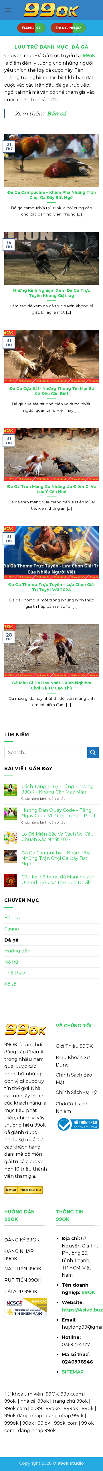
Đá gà (11, 940)
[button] (7, 10)
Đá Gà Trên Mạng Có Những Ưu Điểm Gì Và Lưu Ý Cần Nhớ (51, 489)
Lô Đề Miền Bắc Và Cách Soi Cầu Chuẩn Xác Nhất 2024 (57, 836)
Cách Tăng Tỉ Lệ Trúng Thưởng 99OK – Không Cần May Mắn (57, 789)
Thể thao (14, 973)
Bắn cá (56, 113)
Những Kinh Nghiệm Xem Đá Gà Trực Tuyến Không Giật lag (51, 293)
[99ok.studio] (51, 10)
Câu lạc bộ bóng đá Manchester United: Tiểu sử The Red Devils (57, 879)
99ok (89, 55)
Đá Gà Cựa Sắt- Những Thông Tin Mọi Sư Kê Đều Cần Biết (51, 391)
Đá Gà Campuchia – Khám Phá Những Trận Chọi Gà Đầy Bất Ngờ (51, 195)
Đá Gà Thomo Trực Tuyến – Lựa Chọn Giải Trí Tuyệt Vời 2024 (51, 587)
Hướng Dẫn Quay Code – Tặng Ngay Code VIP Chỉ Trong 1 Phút (58, 813)
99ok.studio (70, 1463)
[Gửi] (93, 752)
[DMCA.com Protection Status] (23, 1189)
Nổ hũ (11, 962)
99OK (88, 1292)
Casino (11, 929)
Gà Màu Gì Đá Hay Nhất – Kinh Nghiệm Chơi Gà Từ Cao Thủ (51, 685)
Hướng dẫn (17, 951)
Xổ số (10, 984)
